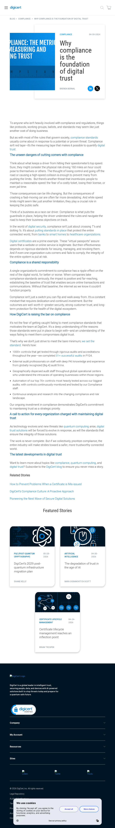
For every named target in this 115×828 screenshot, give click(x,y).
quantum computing (76, 426)
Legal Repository (17, 794)
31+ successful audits (69, 355)
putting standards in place (51, 230)
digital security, (37, 226)
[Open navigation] (6, 7)
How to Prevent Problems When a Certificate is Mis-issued (46, 484)
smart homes (58, 234)
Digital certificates (21, 241)
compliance (62, 463)
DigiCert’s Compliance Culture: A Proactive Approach (42, 491)
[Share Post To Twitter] (97, 88)
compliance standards (84, 137)
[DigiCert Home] (15, 7)
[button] (23, 710)
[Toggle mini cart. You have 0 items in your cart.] (109, 7)
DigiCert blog (54, 466)
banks (42, 234)
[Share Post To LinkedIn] (90, 88)
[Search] (102, 7)
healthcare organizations (85, 234)
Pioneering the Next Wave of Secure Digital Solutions (42, 498)
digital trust (17, 466)
